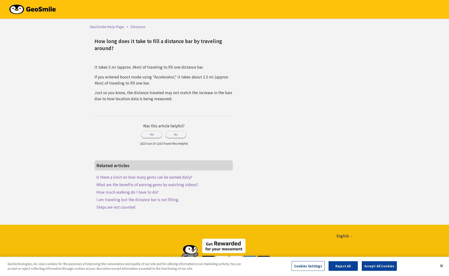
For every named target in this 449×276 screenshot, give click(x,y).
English (343, 236)
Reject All (343, 266)
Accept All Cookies (379, 266)
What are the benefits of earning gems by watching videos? (147, 184)
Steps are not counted (115, 207)
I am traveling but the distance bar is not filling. (137, 199)
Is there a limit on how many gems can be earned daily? (144, 177)
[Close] (441, 266)
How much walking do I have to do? (127, 192)
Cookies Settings (308, 266)
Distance (137, 26)
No (176, 134)
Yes (152, 134)
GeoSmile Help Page (107, 26)
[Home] (32, 8)
